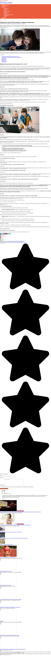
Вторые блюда (6, 8)
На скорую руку (6, 12)
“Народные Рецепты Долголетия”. (6, 585)
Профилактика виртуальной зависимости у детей (10, 56)
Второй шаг (4, 59)
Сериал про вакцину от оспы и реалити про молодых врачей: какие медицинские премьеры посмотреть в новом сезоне (20, 511)
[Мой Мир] (3, 233)
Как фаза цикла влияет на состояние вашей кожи (15, 241)
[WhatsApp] (9, 233)
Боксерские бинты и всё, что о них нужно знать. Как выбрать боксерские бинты (13, 538)
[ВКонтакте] (0, 233)
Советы (3, 18)
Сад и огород (4, 17)
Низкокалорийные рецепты (8, 14)
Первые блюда (6, 15)
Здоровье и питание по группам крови (6, 544)
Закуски (5, 11)
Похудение (4, 6)
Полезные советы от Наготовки (6, 2)
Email (1, 477)
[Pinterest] (4, 233)
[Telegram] (10, 233)
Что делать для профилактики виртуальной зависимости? (12, 57)
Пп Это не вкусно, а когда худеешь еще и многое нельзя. (9, 635)
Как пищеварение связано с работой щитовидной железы (16, 242)
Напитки (5, 13)
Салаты (5, 16)
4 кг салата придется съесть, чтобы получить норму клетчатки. (10, 599)
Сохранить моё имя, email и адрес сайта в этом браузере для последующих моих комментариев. (17, 486)
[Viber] (7, 233)
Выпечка (5, 9)
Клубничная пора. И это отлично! (6, 571)
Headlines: (1, 621)
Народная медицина (5, 5)
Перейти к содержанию (4, 0)
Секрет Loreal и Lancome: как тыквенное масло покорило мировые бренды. (13, 649)
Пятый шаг (4, 61)
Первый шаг (4, 58)
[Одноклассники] (2, 233)
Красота (3, 4)
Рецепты (3, 7)
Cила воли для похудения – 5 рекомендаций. (7, 557)
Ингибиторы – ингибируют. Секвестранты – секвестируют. (10, 607)
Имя (0, 475)
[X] (6, 233)
